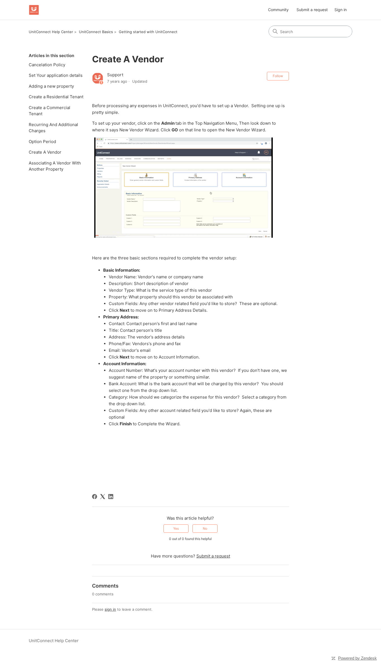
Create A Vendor (45, 152)
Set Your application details (56, 75)
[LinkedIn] (110, 496)
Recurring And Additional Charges (53, 128)
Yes (176, 528)
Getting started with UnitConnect (148, 32)
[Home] (34, 10)
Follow (278, 76)
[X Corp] (102, 496)
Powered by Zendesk (357, 658)
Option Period (42, 141)
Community (278, 9)
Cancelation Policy (47, 64)
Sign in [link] (340, 9)
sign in (110, 609)
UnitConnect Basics (96, 32)
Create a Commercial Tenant (49, 111)
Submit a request (312, 9)
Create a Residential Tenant (56, 96)
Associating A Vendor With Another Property (55, 166)
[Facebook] (94, 496)
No (205, 528)
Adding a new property (51, 86)
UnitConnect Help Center (51, 32)
